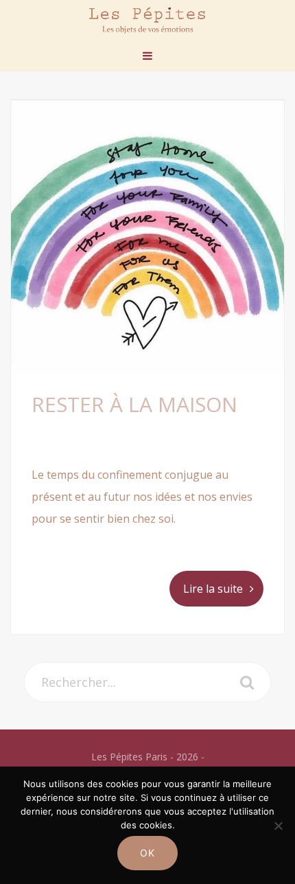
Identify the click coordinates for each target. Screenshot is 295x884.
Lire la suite (213, 588)
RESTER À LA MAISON (134, 404)
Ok (148, 853)
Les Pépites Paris (147, 20)
